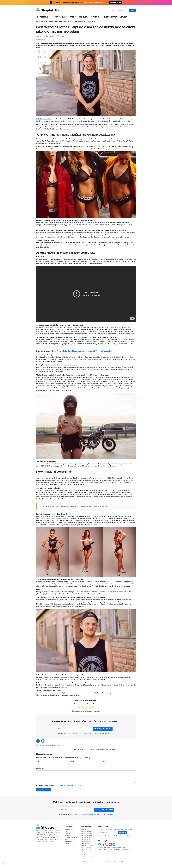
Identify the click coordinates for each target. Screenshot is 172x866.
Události (123, 17)
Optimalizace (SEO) (71, 837)
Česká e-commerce (87, 856)
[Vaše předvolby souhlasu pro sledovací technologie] (3, 864)
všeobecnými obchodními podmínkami (101, 733)
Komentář (40, 769)
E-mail (72, 761)
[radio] (78, 707)
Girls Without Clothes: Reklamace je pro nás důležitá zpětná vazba (82, 351)
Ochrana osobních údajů (118, 847)
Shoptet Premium (86, 831)
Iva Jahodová (52, 36)
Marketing (95, 17)
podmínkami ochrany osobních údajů (82, 733)
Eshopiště (84, 854)
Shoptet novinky (70, 829)
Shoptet (83, 829)
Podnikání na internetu (51, 745)
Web (104, 761)
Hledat (132, 10)
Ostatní (67, 843)
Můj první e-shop (86, 848)
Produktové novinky (59, 17)
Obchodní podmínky (104, 847)
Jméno (39, 761)
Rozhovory (83, 17)
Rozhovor (63, 745)
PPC (66, 839)
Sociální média (69, 841)
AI (37, 17)
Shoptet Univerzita (86, 833)
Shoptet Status (85, 843)
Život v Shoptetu (111, 17)
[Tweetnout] (43, 741)
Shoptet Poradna (86, 837)
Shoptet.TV (84, 850)
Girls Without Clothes (43, 119)
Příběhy (73, 17)
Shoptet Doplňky (86, 839)
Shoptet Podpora (86, 835)
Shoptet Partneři (86, 841)
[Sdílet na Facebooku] (38, 741)
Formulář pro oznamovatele (122, 849)
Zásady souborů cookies (105, 849)
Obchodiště (84, 852)
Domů (38, 21)
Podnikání (44, 17)
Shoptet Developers (87, 846)
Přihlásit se (122, 832)
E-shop (40, 745)
